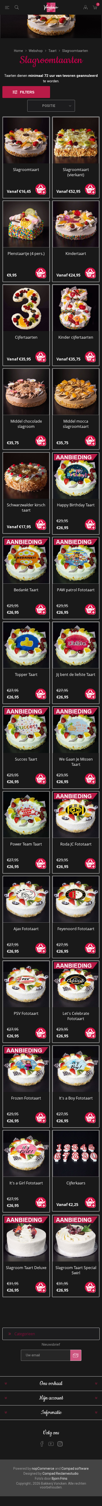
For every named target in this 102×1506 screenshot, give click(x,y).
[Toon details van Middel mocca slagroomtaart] (76, 392)
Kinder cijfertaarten (75, 337)
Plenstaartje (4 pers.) (26, 253)
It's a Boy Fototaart (76, 1098)
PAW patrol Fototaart (76, 589)
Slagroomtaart (26, 169)
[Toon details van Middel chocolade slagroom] (26, 392)
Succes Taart (26, 759)
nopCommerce (43, 1468)
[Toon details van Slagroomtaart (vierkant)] (76, 140)
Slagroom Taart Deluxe (26, 1267)
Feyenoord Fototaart (75, 928)
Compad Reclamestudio (60, 1473)
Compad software (75, 1468)
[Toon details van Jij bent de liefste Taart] (76, 645)
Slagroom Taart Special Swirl (76, 1270)
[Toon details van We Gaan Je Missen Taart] (76, 730)
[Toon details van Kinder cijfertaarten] (76, 308)
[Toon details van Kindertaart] (76, 224)
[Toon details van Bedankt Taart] (26, 560)
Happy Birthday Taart (76, 505)
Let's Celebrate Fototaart (76, 1016)
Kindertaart (75, 253)
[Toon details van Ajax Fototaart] (26, 899)
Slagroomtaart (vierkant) (76, 172)
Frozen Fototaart (26, 1098)
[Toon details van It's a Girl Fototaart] (26, 1154)
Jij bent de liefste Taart (75, 674)
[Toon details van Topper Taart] (26, 645)
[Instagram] (60, 1444)
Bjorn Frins (59, 1478)
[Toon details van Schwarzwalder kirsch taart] (26, 476)
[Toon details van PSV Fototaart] (26, 984)
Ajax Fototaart (26, 928)
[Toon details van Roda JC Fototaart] (76, 815)
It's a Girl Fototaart (26, 1183)
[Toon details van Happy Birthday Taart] (76, 476)
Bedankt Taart (26, 589)
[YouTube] (51, 1444)
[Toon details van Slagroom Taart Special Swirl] (76, 1238)
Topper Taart (26, 674)
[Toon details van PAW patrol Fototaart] (76, 560)
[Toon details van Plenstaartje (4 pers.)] (26, 224)
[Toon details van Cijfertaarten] (26, 308)
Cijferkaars (75, 1183)
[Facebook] (42, 1444)
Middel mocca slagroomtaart (76, 424)
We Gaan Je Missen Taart (76, 762)
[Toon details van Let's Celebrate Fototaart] (76, 984)
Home (18, 51)
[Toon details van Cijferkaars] (76, 1154)
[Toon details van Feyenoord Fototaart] (76, 899)
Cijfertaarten (26, 337)
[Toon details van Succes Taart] (26, 730)
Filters (27, 92)
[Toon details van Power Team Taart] (26, 815)
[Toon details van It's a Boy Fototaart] (76, 1069)
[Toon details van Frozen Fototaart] (26, 1069)
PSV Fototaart (26, 1013)
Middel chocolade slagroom (26, 424)
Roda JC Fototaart (76, 844)
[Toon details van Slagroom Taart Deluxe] (26, 1238)
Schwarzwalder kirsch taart (26, 507)
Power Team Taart (26, 844)
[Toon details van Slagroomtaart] (26, 140)
